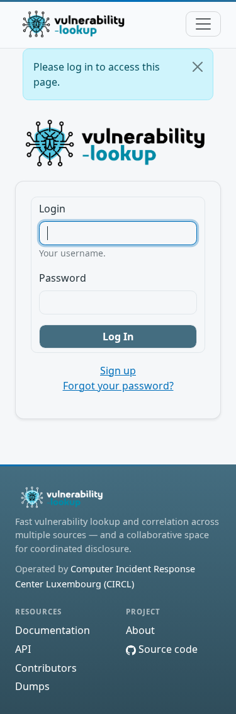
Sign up (118, 370)
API (23, 649)
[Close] (198, 66)
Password (62, 278)
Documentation (52, 630)
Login (52, 209)
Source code (167, 649)
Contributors (46, 668)
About (140, 630)
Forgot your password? (118, 386)
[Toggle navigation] (203, 24)
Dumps (32, 686)
